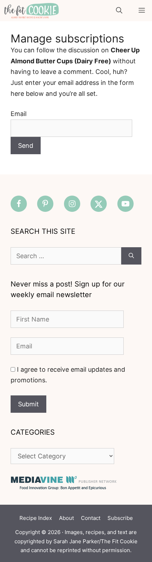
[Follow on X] (98, 204)
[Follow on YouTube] (125, 204)
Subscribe (120, 518)
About (66, 518)
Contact (90, 518)
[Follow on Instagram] (72, 204)
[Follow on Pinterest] (45, 204)
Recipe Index (35, 518)
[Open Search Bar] (119, 11)
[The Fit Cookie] (31, 10)
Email (19, 113)
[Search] (131, 256)
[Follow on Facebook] (19, 204)
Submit (28, 404)
